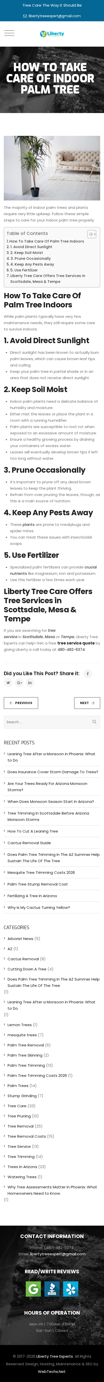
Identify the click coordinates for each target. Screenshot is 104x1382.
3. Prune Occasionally (31, 258)
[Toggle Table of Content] (89, 234)
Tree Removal (21, 1126)
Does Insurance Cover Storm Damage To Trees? (53, 772)
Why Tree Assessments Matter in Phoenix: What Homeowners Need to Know (52, 1190)
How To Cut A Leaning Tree (33, 831)
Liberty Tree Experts (54, 1356)
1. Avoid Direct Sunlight (31, 246)
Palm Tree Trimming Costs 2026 (37, 1075)
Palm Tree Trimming (26, 1065)
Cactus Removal (23, 959)
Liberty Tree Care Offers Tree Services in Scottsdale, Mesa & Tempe (47, 278)
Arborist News (20, 938)
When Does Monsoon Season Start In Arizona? (51, 801)
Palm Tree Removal (26, 1045)
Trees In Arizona (22, 1166)
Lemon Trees (20, 1024)
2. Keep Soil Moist (26, 252)
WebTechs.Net (52, 1371)
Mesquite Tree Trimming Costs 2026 (41, 872)
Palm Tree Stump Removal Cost (38, 884)
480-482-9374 (71, 649)
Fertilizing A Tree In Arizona (32, 895)
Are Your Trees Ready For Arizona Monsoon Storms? (47, 787)
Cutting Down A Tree (27, 969)
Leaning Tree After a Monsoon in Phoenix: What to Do (51, 757)
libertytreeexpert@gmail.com (55, 16)
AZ (10, 948)
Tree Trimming (21, 1156)
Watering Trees (22, 1177)
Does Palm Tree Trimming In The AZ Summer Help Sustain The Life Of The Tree (54, 857)
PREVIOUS (23, 703)
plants (29, 524)
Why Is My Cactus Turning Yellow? (39, 907)
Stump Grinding (22, 1095)
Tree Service (19, 1146)
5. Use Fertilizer (24, 270)
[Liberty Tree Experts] (52, 34)
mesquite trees (22, 1035)
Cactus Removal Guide (29, 842)
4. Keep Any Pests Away (32, 264)
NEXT (84, 703)
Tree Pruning (19, 1116)
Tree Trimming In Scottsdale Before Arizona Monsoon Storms (48, 816)
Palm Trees (18, 1085)
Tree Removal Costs (27, 1136)
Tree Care (17, 1106)
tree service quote (76, 643)
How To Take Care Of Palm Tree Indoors (46, 241)
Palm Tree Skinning (25, 1055)
